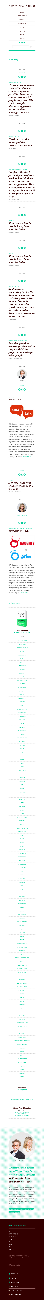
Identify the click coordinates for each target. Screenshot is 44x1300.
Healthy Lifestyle (22, 828)
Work (22, 1069)
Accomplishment (22, 648)
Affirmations (22, 16)
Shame (22, 994)
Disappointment (22, 738)
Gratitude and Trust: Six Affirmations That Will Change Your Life (22, 1171)
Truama (22, 1048)
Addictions (12, 395)
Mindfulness (22, 914)
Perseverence (22, 943)
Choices (22, 702)
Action (22, 651)
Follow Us (22, 1088)
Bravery (22, 691)
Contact (12, 1249)
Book (22, 27)
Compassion (22, 712)
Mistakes (22, 918)
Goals (17, 528)
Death (22, 723)
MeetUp (22, 907)
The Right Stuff (22, 1026)
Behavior (22, 673)
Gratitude (22, 803)
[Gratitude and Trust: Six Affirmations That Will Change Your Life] (22, 7)
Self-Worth (22, 990)
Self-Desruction (22, 983)
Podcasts (22, 20)
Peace (22, 940)
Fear (22, 767)
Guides (22, 810)
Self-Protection (22, 986)
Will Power (22, 1062)
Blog (22, 12)
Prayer (22, 954)
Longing (22, 882)
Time (22, 1030)
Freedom (22, 774)
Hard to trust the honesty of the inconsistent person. (21, 142)
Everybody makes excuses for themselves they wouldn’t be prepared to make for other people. (22, 349)
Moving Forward (22, 922)
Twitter (14, 1278)
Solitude (22, 1005)
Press (22, 35)
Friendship (22, 777)
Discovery (22, 745)
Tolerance (22, 1033)
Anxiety (22, 662)
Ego (22, 752)
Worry (22, 1077)
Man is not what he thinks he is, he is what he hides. (20, 226)
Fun (22, 785)
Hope (22, 842)
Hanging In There (22, 817)
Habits (22, 813)
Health (22, 824)
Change (22, 694)
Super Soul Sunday (22, 1023)
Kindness (22, 860)
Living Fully (29, 528)
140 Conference (22, 640)
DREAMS (22, 749)
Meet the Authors (14, 1212)
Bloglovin (15, 1282)
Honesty (18, 82)
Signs (22, 1001)
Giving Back (22, 792)
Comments (22, 72)
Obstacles (22, 925)
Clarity (22, 705)
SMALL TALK (15, 399)
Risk (22, 976)
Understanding (22, 1059)
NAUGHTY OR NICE (19, 531)
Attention (22, 669)
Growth (22, 806)
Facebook (14, 1274)
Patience (22, 936)
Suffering (22, 1019)
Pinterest (14, 1286)
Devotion (22, 734)
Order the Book (22, 630)
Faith (22, 759)
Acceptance (22, 644)
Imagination (22, 853)
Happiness (22, 821)
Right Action (22, 972)
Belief (22, 676)
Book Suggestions (22, 680)
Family (22, 763)
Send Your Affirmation (22, 1115)
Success (22, 1015)
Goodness (22, 799)
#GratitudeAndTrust (22, 1112)
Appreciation (22, 666)
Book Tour (22, 684)
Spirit (22, 1012)
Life (23, 395)
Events (22, 39)
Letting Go (22, 868)
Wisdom (24, 340)
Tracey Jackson (22, 515)
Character (12, 340)
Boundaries (22, 687)
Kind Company (30, 1257)
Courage (22, 720)
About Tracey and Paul (27, 1209)
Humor (22, 846)
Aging (22, 658)
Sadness (22, 979)
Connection (22, 716)
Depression (22, 730)
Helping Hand (22, 831)
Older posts (14, 603)
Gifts (22, 788)
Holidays (22, 835)
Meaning (22, 900)
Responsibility (22, 968)
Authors (22, 31)
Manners (22, 896)
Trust (22, 1051)
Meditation (22, 904)
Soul (22, 1008)
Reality (22, 961)
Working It (22, 23)
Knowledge (22, 864)
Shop (22, 997)
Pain (22, 929)
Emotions (12, 82)
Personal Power (22, 947)
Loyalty (22, 893)
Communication (22, 709)
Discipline (22, 741)
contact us (22, 1114)
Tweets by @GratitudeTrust (22, 1099)
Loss (22, 886)
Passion (22, 932)
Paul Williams (22, 382)
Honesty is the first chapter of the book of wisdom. (21, 485)
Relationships (22, 965)
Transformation (22, 1044)
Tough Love (22, 1037)
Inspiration (22, 857)
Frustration (22, 781)
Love (22, 889)
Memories (22, 911)
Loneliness (22, 878)
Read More (27, 457)
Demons (11, 169)
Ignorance (22, 849)
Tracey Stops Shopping (22, 1041)
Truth (17, 136)
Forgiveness (18, 169)
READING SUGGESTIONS (22, 958)
